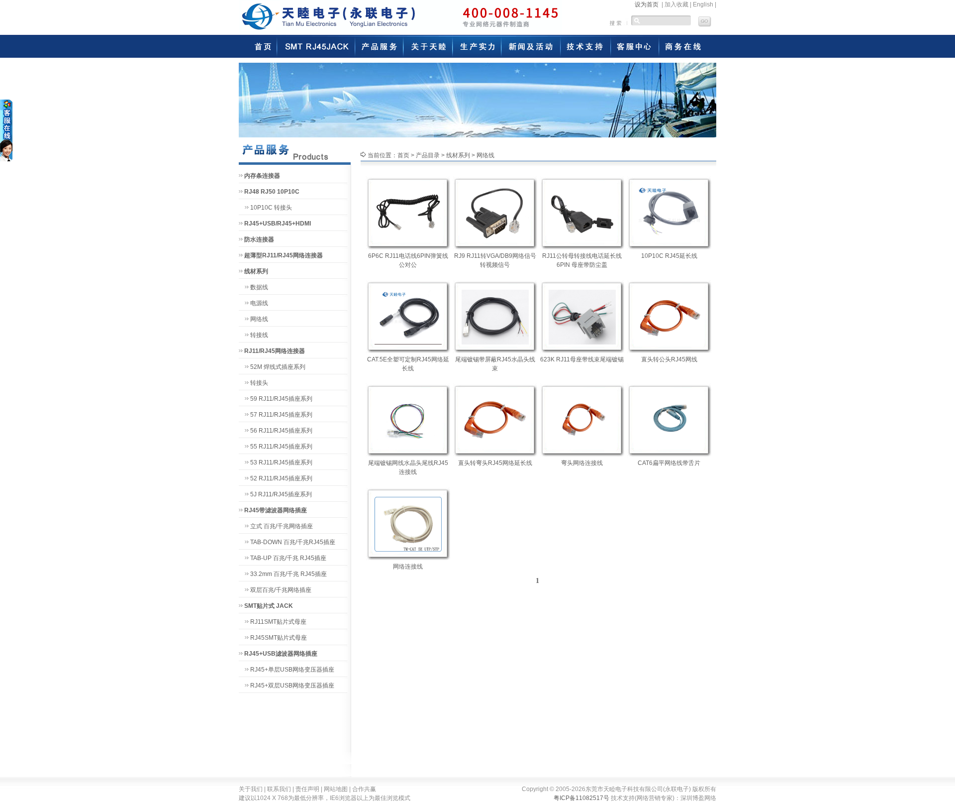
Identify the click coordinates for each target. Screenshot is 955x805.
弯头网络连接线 (582, 463)
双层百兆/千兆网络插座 (280, 589)
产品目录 (428, 155)
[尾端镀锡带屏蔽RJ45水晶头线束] (495, 315)
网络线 (259, 319)
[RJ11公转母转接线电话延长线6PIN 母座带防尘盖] (582, 211)
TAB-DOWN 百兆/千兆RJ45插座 (292, 542)
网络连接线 (408, 566)
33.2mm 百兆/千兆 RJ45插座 (288, 574)
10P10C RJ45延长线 (669, 255)
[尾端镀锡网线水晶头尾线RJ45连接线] (408, 418)
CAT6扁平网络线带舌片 (669, 463)
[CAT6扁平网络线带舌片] (669, 418)
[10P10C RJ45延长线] (669, 211)
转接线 (259, 335)
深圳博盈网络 (698, 798)
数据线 (259, 287)
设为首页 (647, 4)
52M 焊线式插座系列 (277, 366)
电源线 (259, 303)
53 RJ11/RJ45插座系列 (281, 462)
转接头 (259, 382)
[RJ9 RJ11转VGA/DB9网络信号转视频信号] (495, 211)
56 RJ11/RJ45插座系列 (281, 430)
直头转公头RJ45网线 (669, 359)
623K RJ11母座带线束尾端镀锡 (582, 359)
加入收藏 (676, 4)
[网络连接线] (408, 522)
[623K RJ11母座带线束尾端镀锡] (582, 315)
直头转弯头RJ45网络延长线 (495, 463)
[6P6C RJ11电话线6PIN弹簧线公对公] (408, 211)
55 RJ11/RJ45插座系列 (281, 446)
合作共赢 (364, 789)
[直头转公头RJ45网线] (669, 315)
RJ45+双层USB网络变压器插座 (292, 685)
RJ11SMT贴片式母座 (278, 621)
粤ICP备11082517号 (581, 798)
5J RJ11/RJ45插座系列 (281, 494)
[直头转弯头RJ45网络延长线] (495, 418)
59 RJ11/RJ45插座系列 (281, 398)
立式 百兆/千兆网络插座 (281, 526)
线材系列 (458, 155)
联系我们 (279, 789)
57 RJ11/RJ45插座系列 (281, 414)
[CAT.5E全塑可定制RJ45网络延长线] (408, 315)
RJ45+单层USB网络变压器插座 (292, 669)
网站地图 (336, 789)
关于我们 (251, 789)
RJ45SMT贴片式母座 (278, 637)
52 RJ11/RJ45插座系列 (281, 478)
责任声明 (307, 789)
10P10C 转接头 (271, 207)
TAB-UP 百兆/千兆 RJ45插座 (288, 558)
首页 (403, 155)
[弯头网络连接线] (582, 418)
